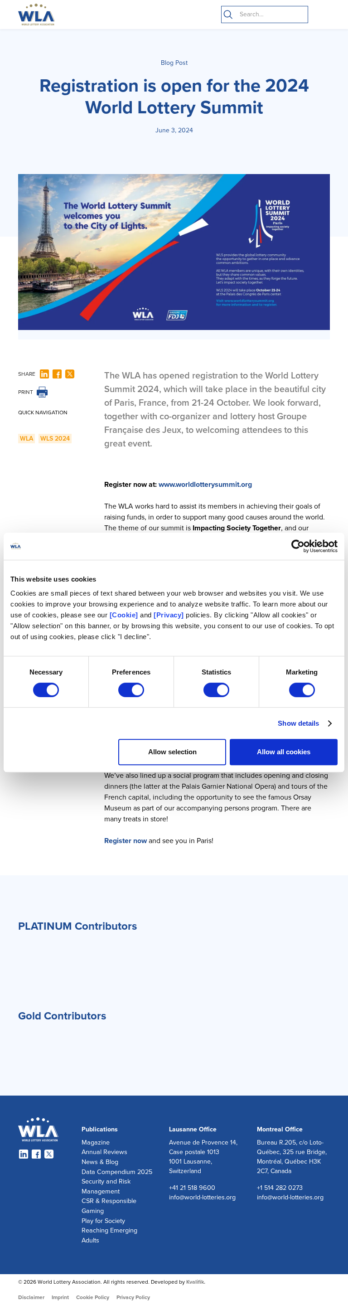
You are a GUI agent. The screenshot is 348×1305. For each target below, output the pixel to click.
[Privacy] (169, 615)
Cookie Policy (92, 1297)
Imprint (60, 1297)
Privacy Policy (133, 1297)
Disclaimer (31, 1297)
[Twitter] (69, 374)
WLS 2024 (55, 438)
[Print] (42, 392)
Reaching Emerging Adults (109, 1235)
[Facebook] (57, 374)
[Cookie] (124, 615)
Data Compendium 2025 (117, 1172)
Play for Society (103, 1221)
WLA (26, 438)
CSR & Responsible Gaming (109, 1206)
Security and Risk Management (106, 1186)
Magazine (96, 1142)
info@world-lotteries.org (202, 1197)
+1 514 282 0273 (280, 1188)
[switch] (131, 690)
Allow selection (172, 752)
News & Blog (100, 1162)
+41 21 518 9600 (192, 1188)
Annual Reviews (104, 1152)
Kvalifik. (195, 1282)
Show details (298, 723)
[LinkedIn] (44, 374)
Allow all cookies (283, 752)
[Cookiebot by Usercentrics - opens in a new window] (298, 546)
